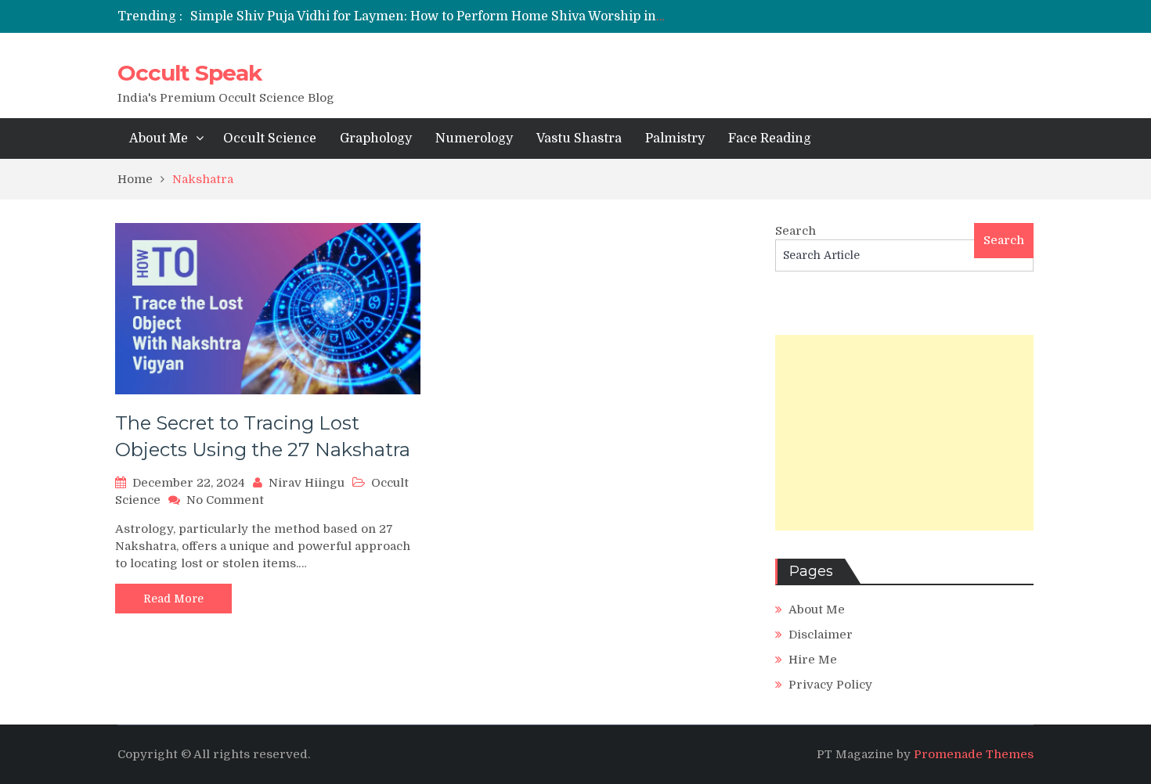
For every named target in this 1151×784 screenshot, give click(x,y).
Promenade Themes (974, 754)
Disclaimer (820, 635)
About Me (158, 138)
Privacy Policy (830, 685)
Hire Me (812, 660)
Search (795, 231)
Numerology (474, 138)
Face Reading (769, 138)
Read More (173, 598)
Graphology (376, 138)
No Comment (225, 500)
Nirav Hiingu (307, 483)
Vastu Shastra (579, 138)
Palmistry (675, 138)
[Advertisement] (904, 432)
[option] (428, 16)
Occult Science (269, 138)
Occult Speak (189, 72)
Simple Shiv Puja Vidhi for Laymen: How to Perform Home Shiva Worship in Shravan (451, 16)
